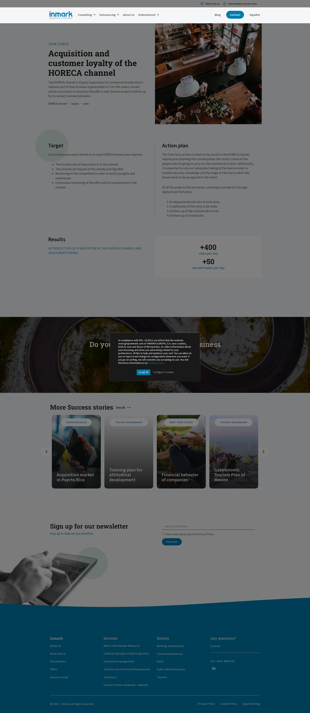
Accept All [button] (143, 372)
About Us (128, 15)
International (146, 15)
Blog (217, 15)
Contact (235, 15)
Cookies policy (156, 362)
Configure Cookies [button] (163, 372)
